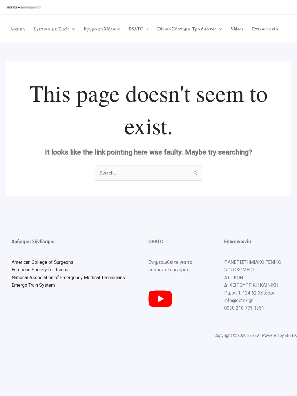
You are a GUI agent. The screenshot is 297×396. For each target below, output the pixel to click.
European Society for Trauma (41, 270)
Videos (237, 29)
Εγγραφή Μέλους (102, 29)
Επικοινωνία (265, 29)
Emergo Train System (33, 285)
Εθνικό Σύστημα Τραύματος (186, 29)
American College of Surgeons (42, 262)
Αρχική (17, 29)
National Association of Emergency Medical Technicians (68, 277)
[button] (72, 29)
